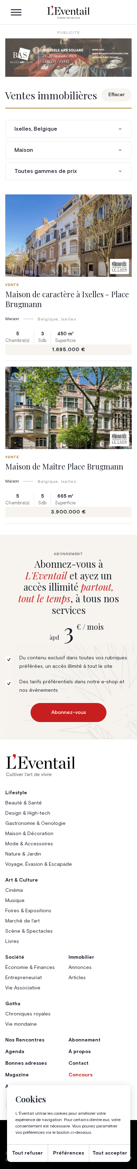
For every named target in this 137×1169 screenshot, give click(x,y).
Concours (80, 1074)
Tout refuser (27, 1153)
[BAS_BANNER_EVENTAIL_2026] (68, 57)
